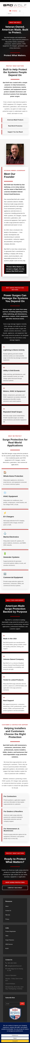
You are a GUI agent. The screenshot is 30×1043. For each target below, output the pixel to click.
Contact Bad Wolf (15, 887)
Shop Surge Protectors (15, 882)
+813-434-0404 (11, 963)
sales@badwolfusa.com (14, 966)
